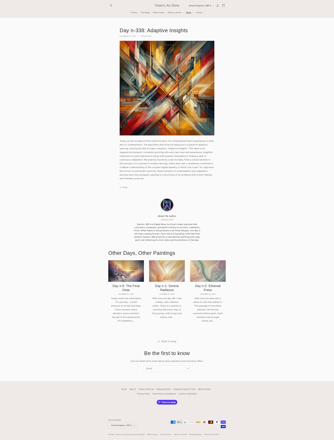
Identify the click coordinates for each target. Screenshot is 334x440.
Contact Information (188, 394)
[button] (111, 5)
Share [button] (125, 187)
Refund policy (152, 434)
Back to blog (169, 341)
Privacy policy (165, 434)
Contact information (212, 434)
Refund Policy (204, 389)
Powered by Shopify (137, 434)
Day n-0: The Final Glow (126, 288)
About (124, 389)
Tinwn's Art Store (122, 434)
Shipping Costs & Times (184, 389)
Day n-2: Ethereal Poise (208, 288)
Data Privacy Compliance (164, 394)
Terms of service (180, 434)
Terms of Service (146, 389)
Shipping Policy (164, 389)
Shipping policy (195, 434)
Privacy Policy (143, 394)
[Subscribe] (187, 368)
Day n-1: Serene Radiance (167, 288)
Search (132, 389)
